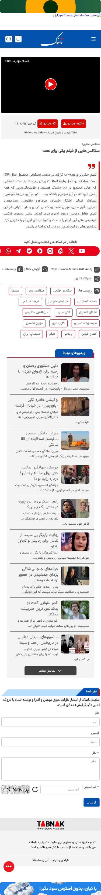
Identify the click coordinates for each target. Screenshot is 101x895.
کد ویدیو (50, 123)
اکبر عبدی (64, 312)
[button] (51, 84)
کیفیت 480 (67, 146)
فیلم (52, 334)
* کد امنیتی (91, 787)
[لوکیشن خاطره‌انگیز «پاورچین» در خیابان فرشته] (75, 406)
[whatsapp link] (8, 251)
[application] (50, 84)
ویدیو (68, 334)
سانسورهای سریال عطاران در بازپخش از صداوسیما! (38, 640)
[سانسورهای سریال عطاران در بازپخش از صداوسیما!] (75, 644)
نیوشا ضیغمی (30, 301)
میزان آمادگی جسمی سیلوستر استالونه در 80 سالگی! (39, 439)
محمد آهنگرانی (87, 301)
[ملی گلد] (50, 6)
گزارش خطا (33, 269)
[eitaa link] (60, 251)
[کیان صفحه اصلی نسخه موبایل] (50, 888)
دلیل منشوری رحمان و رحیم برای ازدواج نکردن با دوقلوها (38, 371)
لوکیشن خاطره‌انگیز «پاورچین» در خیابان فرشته (36, 403)
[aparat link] (92, 251)
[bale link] (29, 251)
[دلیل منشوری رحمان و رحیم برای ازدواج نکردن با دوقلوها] (75, 372)
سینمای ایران (31, 334)
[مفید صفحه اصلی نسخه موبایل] (50, 20)
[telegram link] (18, 251)
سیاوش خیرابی (58, 301)
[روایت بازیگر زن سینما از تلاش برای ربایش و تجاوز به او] (75, 541)
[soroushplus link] (39, 251)
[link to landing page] (52, 39)
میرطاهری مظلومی (36, 312)
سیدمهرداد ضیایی (85, 323)
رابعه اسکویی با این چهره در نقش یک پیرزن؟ (38, 504)
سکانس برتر (36, 291)
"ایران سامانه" (41, 860)
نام (97, 713)
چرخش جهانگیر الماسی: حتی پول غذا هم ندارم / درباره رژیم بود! (39, 473)
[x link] (71, 251)
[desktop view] (18, 39)
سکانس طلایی (62, 291)
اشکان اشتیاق (88, 312)
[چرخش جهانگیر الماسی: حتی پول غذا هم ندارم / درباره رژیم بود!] (75, 474)
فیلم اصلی (67, 137)
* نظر (95, 753)
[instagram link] (50, 251)
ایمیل (95, 733)
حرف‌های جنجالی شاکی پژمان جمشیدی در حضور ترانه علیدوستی (38, 575)
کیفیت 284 (67, 154)
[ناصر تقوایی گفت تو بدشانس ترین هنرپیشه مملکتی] (75, 610)
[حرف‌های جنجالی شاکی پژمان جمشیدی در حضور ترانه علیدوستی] (75, 576)
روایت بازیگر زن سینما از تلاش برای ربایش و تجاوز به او (38, 540)
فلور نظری (58, 323)
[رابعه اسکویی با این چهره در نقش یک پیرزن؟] (75, 508)
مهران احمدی (34, 323)
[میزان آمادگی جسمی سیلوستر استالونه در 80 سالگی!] (75, 440)
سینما (15, 291)
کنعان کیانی (89, 334)
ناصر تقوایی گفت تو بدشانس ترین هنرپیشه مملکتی (39, 609)
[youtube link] (81, 251)
